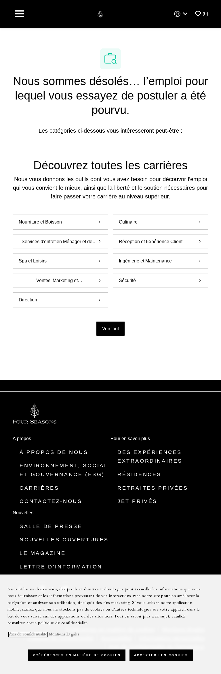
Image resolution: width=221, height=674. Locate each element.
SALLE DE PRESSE (51, 526)
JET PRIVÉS (137, 501)
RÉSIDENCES (139, 474)
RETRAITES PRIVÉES (152, 488)
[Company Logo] (100, 13)
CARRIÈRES (39, 488)
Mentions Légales (64, 634)
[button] (110, 328)
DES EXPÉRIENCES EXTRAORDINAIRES (149, 456)
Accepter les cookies (161, 655)
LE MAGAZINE (43, 553)
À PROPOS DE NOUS (54, 452)
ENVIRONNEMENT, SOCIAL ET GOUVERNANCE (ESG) (64, 470)
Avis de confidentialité (28, 634)
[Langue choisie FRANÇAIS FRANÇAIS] (182, 14)
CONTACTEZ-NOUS (51, 501)
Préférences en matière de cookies (77, 655)
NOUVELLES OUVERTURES (64, 539)
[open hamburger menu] (19, 14)
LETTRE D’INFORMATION (61, 567)
